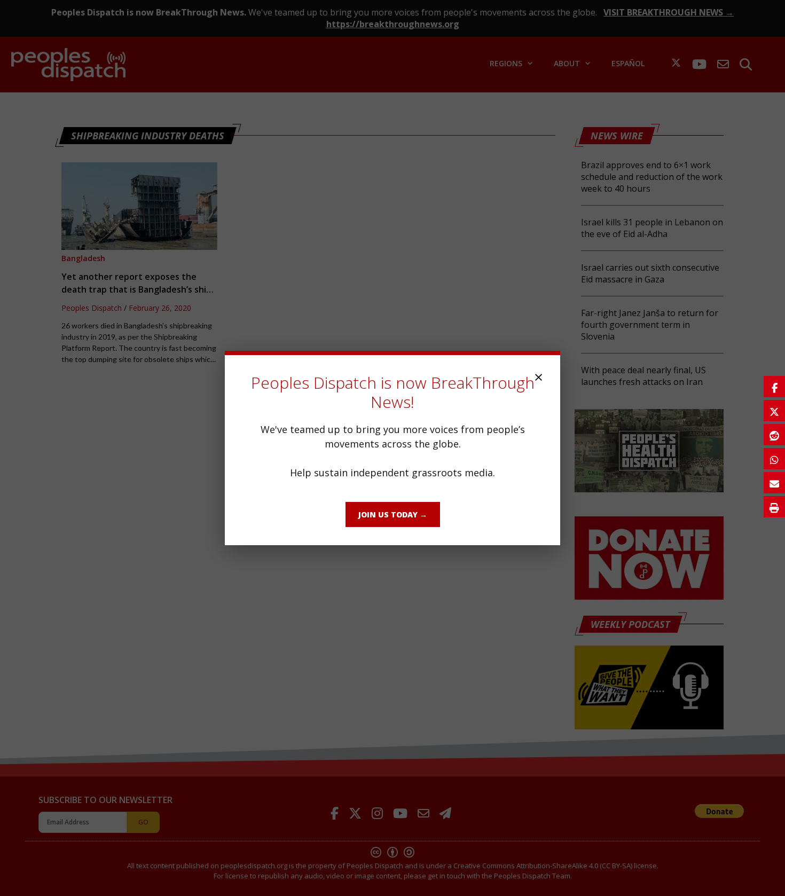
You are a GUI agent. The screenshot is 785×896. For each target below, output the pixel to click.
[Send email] (774, 482)
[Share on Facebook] (774, 386)
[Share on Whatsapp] (774, 458)
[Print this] (774, 506)
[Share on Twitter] (774, 410)
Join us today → (392, 514)
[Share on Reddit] (774, 434)
